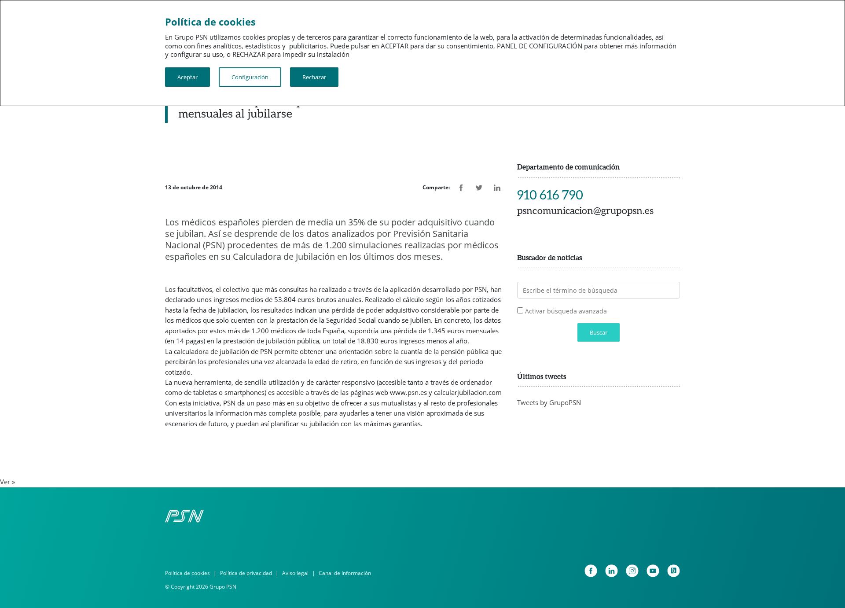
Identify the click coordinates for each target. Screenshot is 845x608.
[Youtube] (653, 570)
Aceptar (187, 77)
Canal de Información (345, 573)
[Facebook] (590, 570)
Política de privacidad (246, 573)
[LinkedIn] (611, 570)
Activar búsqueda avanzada (566, 311)
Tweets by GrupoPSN (549, 402)
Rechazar (314, 77)
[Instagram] (632, 570)
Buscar (598, 332)
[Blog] (673, 570)
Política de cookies (187, 573)
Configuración (249, 77)
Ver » (7, 481)
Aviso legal (295, 573)
